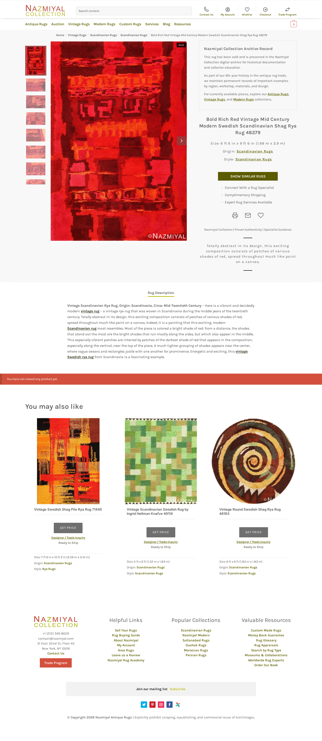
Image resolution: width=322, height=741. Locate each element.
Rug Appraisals (266, 645)
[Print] (235, 215)
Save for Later (261, 215)
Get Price (68, 528)
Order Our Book (266, 665)
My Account (228, 14)
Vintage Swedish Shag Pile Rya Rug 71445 (68, 509)
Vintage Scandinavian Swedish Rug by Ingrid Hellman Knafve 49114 (158, 511)
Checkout (265, 14)
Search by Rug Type (266, 650)
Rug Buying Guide (126, 635)
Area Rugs (126, 650)
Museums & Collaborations (266, 655)
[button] (181, 140)
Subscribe (177, 689)
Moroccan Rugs (196, 650)
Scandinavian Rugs (103, 35)
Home (60, 35)
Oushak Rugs (196, 645)
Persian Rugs (196, 655)
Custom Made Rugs (266, 630)
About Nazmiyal (126, 640)
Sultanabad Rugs (196, 640)
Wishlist (247, 14)
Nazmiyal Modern (196, 635)
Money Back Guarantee (266, 635)
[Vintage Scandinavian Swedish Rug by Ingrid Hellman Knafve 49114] (161, 461)
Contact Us (206, 14)
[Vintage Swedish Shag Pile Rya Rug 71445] (68, 461)
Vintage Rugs (77, 35)
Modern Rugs (243, 99)
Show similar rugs (248, 176)
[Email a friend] (248, 215)
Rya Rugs (49, 569)
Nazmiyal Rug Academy (126, 660)
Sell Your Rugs (126, 630)
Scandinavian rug (81, 328)
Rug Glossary (266, 640)
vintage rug (90, 311)
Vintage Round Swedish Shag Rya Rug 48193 (250, 511)
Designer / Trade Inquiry (68, 538)
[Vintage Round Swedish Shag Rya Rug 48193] (253, 461)
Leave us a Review (126, 655)
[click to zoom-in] (118, 141)
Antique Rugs (278, 94)
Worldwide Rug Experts (266, 660)
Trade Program (287, 14)
